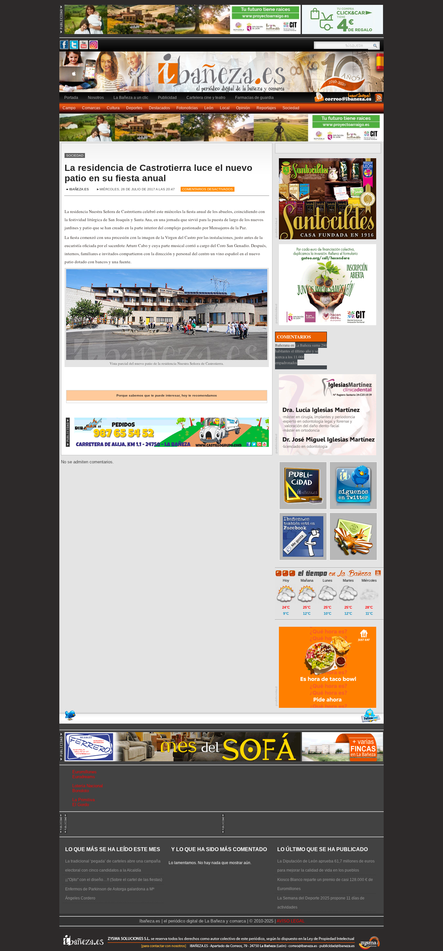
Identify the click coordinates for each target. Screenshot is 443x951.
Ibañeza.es (223, 75)
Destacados (159, 108)
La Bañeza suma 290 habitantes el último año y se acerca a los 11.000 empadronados (301, 353)
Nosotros (96, 97)
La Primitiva (83, 799)
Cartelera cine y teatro (205, 97)
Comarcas (91, 108)
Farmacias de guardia (254, 97)
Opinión (243, 108)
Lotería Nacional (87, 785)
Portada (71, 97)
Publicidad (167, 97)
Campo (69, 108)
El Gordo (80, 804)
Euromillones (84, 771)
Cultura (113, 108)
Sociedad (290, 108)
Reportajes (266, 108)
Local (225, 108)
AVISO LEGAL (291, 921)
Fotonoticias (187, 108)
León (208, 108)
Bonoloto (80, 790)
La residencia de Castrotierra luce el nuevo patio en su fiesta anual (158, 173)
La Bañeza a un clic (131, 97)
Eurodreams (83, 776)
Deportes (134, 108)
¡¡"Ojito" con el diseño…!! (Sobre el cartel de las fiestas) (113, 879)
